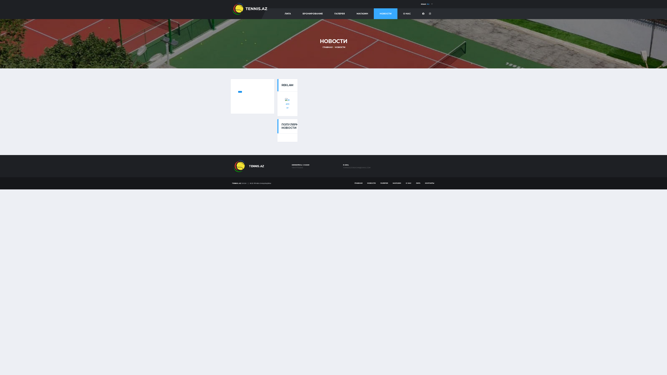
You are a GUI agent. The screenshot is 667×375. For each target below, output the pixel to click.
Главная (327, 47)
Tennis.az (236, 183)
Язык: (425, 4)
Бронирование (313, 13)
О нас (407, 13)
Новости (386, 13)
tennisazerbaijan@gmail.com (356, 168)
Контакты (429, 183)
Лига (288, 13)
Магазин (362, 13)
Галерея (339, 13)
